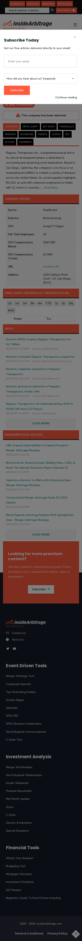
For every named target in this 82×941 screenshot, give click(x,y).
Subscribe (17, 90)
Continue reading (66, 97)
